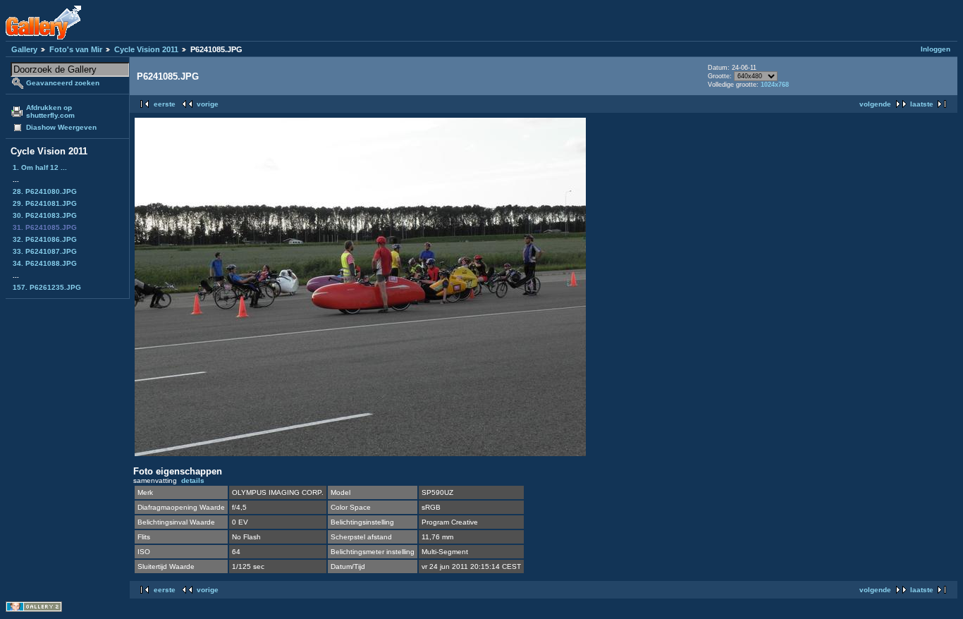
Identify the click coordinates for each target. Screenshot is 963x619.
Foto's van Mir (75, 49)
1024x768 (775, 84)
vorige (208, 104)
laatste (921, 104)
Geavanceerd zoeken (62, 83)
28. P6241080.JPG (45, 191)
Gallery (24, 49)
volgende (875, 104)
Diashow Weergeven (61, 127)
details (192, 480)
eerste (165, 104)
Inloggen (935, 49)
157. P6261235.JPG (47, 287)
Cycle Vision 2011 (146, 49)
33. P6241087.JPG (45, 251)
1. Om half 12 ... (40, 167)
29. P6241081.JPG (45, 203)
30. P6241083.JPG (45, 215)
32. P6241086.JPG (45, 239)
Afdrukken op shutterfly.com (50, 111)
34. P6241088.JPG (45, 263)
